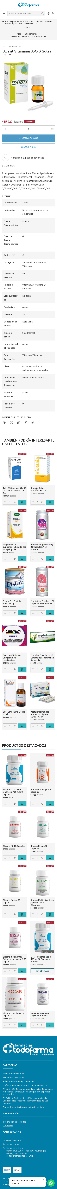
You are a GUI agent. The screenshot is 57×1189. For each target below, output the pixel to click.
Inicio (19, 34)
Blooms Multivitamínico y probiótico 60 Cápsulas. (42, 902)
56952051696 (12, 1144)
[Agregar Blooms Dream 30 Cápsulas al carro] (50, 857)
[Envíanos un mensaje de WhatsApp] (51, 1183)
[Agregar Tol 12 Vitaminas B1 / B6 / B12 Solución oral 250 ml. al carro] (22, 502)
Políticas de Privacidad (13, 1073)
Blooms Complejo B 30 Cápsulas (41, 790)
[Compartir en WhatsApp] (18, 422)
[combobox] (26, 13)
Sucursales (8, 1125)
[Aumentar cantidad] (52, 129)
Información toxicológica (14, 1121)
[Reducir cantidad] (4, 129)
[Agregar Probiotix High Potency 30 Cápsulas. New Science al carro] (50, 558)
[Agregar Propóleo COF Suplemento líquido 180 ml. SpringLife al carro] (22, 558)
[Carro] (53, 13)
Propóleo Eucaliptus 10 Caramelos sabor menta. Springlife (42, 658)
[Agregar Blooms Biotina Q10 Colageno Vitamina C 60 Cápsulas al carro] (22, 970)
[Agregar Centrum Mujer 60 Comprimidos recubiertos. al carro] (22, 669)
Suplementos (31, 34)
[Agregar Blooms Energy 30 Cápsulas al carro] (22, 914)
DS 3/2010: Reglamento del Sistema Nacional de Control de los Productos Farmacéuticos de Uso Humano (26, 1101)
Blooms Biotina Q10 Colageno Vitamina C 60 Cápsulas (14, 959)
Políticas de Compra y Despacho (18, 1081)
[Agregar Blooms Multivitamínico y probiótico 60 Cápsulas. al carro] (50, 914)
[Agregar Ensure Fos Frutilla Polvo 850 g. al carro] (22, 612)
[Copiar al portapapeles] (32, 422)
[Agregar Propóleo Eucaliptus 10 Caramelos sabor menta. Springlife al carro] (50, 669)
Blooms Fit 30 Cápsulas (14, 846)
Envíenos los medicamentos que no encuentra (25, 1085)
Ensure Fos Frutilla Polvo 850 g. (12, 602)
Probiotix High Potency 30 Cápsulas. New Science (42, 547)
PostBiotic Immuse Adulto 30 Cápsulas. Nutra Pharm (40, 714)
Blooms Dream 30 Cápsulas (39, 847)
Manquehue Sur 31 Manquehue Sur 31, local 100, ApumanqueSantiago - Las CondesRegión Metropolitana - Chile (26, 1152)
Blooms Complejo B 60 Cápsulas (13, 1014)
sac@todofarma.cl (14, 1140)
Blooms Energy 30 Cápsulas (11, 901)
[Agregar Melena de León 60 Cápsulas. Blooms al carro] (50, 1025)
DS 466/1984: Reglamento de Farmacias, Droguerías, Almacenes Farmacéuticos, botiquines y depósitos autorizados (28, 1092)
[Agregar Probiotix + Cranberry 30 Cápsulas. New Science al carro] (50, 612)
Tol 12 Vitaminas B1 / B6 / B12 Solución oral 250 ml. (14, 490)
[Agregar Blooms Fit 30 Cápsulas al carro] (22, 857)
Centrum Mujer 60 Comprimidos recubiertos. (11, 658)
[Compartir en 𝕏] (11, 422)
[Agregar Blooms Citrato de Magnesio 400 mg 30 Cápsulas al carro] (22, 803)
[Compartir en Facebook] (4, 422)
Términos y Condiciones (14, 1077)
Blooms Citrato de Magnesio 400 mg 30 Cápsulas (13, 792)
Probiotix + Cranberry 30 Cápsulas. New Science (42, 602)
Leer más (29, 27)
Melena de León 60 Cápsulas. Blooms (40, 1014)
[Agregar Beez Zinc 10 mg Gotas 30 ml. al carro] (22, 725)
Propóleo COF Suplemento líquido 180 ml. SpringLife (14, 547)
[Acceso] (49, 13)
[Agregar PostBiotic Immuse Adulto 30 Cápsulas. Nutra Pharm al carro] (50, 725)
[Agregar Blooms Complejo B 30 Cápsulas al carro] (50, 803)
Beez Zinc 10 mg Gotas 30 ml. (14, 713)
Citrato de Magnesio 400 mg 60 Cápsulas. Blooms (41, 959)
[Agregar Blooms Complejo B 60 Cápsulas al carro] (22, 1025)
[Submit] (42, 13)
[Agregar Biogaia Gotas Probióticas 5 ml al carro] (50, 502)
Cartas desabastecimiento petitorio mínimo (23, 1107)
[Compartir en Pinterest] (25, 422)
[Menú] (4, 13)
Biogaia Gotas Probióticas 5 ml (38, 489)
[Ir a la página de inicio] (28, 5)
